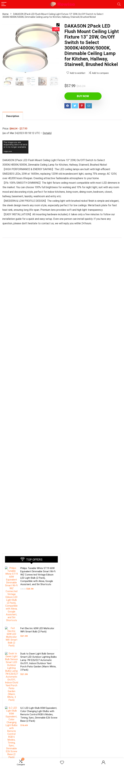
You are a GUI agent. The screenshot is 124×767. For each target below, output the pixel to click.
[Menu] (4, 4)
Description (12, 116)
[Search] (119, 4)
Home (5, 14)
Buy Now (83, 96)
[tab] (12, 116)
